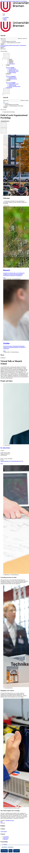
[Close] (6, 75)
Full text (4, 40)
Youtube (5, 844)
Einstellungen (4, 850)
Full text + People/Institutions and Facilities (11, 42)
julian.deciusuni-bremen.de (12, 461)
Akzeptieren (16, 850)
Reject (10, 850)
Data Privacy (6, 837)
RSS (1, 821)
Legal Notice (6, 836)
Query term (3, 38)
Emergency (5, 839)
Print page (3, 822)
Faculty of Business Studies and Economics (10, 45)
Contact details (4, 831)
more (2, 463)
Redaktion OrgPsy (10, 820)
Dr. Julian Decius (5, 447)
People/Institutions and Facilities (9, 41)
